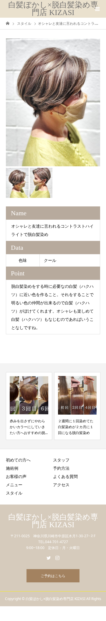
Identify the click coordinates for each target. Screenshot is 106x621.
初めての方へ (18, 460)
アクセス (61, 484)
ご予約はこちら (53, 575)
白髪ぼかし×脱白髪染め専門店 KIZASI (53, 9)
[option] (53, 102)
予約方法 (61, 468)
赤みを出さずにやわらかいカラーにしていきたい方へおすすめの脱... (29, 427)
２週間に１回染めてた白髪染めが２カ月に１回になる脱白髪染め (75, 427)
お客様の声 (16, 476)
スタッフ (61, 460)
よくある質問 (65, 476)
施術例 (12, 468)
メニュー (14, 484)
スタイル (14, 493)
